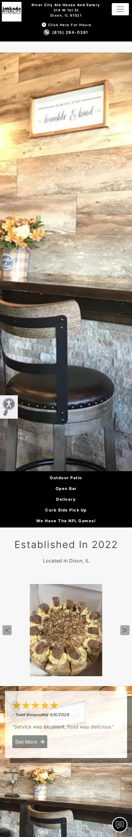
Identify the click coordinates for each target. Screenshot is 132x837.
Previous (7, 630)
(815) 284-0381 (69, 32)
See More (27, 742)
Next (125, 630)
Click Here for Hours (69, 25)
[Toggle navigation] (120, 9)
